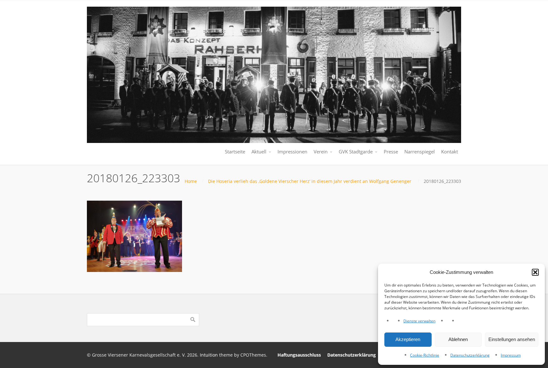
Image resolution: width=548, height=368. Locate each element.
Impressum (511, 355)
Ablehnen (458, 339)
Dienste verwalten (419, 321)
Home (191, 181)
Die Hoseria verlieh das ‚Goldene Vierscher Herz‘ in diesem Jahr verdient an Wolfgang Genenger (309, 181)
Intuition (209, 355)
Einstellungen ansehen (511, 339)
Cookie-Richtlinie (424, 355)
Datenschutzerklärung (470, 355)
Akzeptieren (407, 339)
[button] (535, 272)
